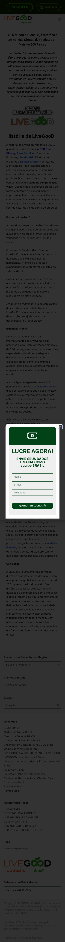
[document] (32, 471)
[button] (60, 426)
